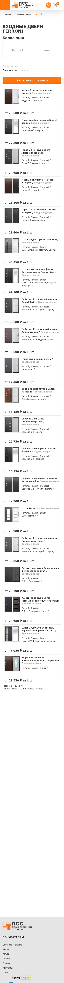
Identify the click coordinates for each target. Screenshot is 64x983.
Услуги (6, 954)
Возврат (7, 963)
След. (31, 688)
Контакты (8, 968)
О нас (5, 972)
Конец (39, 688)
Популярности (10, 70)
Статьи (6, 958)
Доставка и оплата (12, 944)
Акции (6, 949)
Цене (23, 70)
